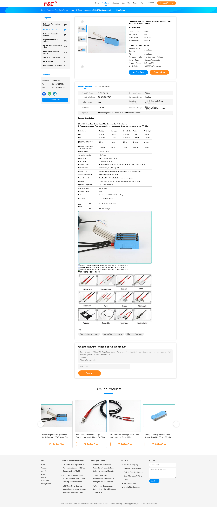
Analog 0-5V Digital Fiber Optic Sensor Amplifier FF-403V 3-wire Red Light (158, 437)
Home (43, 465)
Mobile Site (45, 480)
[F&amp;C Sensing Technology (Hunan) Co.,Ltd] (51, 3)
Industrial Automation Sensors (55, 25)
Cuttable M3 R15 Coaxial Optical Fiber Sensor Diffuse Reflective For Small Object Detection (103, 468)
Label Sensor (55, 61)
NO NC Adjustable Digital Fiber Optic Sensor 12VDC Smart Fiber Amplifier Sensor (55, 437)
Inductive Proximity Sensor (55, 35)
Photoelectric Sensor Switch (55, 52)
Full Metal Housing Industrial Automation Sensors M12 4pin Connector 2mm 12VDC (74, 468)
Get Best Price (138, 72)
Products (44, 468)
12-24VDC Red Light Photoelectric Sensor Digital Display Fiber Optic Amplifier (103, 478)
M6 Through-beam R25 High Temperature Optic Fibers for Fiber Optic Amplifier (90, 437)
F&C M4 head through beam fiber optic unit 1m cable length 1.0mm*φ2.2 (104, 489)
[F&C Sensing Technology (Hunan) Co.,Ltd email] (44, 93)
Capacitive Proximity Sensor (55, 40)
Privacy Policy (46, 484)
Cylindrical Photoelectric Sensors (55, 46)
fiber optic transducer (134, 334)
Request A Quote (166, 3)
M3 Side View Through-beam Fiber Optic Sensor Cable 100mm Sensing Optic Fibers (124, 437)
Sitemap (44, 477)
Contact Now (55, 100)
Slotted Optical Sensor (55, 57)
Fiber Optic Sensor (55, 30)
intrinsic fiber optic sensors (113, 334)
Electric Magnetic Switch (55, 65)
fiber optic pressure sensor (89, 334)
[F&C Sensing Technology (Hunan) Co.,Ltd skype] (55, 93)
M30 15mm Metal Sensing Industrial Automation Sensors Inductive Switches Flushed (74, 489)
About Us (44, 471)
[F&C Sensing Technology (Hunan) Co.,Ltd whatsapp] (49, 93)
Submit (89, 373)
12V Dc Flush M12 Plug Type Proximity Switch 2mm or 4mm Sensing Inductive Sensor (74, 478)
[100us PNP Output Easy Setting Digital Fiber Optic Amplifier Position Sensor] (107, 39)
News (43, 474)
